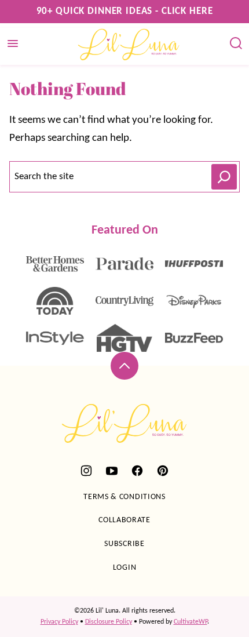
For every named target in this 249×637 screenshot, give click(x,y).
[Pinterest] (162, 470)
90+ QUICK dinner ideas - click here (124, 11)
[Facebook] (137, 470)
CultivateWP (190, 621)
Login (125, 567)
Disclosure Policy (108, 621)
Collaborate (124, 520)
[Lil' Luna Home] (129, 44)
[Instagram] (86, 470)
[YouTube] (111, 470)
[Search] (236, 43)
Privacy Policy (59, 621)
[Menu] (12, 43)
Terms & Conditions (124, 497)
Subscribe (124, 544)
